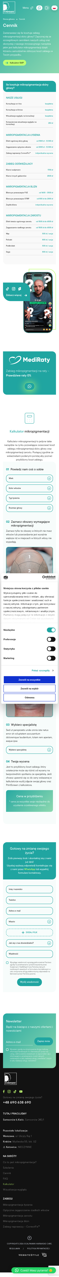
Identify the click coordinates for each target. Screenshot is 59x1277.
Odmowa (29, 697)
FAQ (5, 1179)
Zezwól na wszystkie (29, 679)
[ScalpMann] (9, 8)
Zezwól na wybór (30, 688)
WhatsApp (29, 869)
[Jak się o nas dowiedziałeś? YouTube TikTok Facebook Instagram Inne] (29, 943)
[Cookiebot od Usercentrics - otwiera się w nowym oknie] (42, 578)
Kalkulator (8, 1184)
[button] (33, 1270)
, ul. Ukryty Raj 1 (17, 1136)
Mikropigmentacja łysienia (18, 1205)
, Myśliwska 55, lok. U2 (19, 1142)
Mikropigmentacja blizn (16, 1221)
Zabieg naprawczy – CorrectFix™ (21, 1227)
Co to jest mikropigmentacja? (19, 1162)
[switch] (51, 639)
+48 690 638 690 (17, 1102)
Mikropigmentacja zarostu (17, 1216)
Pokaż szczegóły (41, 670)
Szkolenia (8, 1168)
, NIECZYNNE (17, 1147)
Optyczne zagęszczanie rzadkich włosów (26, 1210)
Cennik (7, 1173)
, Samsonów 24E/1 (23, 1120)
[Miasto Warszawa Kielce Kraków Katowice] (29, 922)
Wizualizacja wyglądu (15, 1190)
